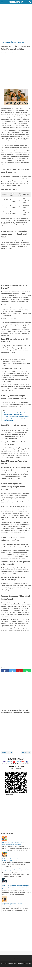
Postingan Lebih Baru (7, 752)
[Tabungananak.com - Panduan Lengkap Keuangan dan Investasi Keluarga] (16, 2)
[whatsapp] (27, 670)
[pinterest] (19, 670)
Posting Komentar (13, 53)
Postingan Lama (26, 752)
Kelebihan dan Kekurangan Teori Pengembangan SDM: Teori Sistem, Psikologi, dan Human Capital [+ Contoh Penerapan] (16, 887)
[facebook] (5, 670)
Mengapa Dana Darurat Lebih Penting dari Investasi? (16, 416)
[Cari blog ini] (30, 2)
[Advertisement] (16, 22)
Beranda (16, 958)
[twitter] (12, 670)
